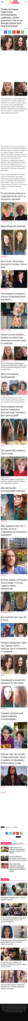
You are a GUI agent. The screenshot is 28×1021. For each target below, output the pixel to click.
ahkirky (3, 361)
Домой (2, 5)
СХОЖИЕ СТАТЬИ (6, 843)
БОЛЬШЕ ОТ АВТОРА (17, 843)
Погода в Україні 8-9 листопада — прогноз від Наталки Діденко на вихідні (18, 858)
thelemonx (3, 575)
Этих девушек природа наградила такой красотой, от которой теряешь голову (14, 942)
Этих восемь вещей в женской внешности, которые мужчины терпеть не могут (12, 987)
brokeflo (3, 675)
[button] (26, 2)
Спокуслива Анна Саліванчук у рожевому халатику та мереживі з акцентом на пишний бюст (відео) (17, 867)
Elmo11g (3, 638)
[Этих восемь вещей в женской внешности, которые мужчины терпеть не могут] (14, 976)
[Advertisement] (14, 66)
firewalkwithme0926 (6, 329)
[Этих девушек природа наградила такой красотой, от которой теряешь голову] (14, 931)
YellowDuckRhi (4, 749)
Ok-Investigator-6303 (6, 612)
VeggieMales (4, 256)
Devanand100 (4, 395)
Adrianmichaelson (5, 477)
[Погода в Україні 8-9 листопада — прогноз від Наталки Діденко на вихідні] (5, 858)
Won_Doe (3, 786)
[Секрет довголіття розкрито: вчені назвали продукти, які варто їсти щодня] (5, 849)
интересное (8, 827)
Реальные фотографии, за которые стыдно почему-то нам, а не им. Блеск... (14, 964)
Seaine (2, 445)
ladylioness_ (4, 708)
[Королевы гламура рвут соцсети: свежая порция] (14, 889)
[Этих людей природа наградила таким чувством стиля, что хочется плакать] (14, 909)
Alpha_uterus (4, 521)
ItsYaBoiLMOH (4, 221)
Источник (3, 792)
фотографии (15, 827)
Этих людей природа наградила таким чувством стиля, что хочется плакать (13, 920)
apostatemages (5, 289)
